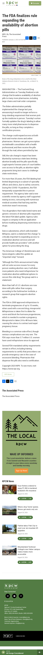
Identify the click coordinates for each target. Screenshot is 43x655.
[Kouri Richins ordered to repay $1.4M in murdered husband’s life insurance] (9, 489)
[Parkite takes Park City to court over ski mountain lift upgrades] (9, 529)
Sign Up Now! (21, 470)
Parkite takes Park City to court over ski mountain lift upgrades (28, 528)
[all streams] (40, 652)
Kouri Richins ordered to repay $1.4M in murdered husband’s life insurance (27, 488)
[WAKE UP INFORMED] (21, 430)
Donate (36, 3)
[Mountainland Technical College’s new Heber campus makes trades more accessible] (9, 550)
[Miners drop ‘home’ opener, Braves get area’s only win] (9, 510)
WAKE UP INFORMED (21, 454)
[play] (3, 652)
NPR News (8, 374)
